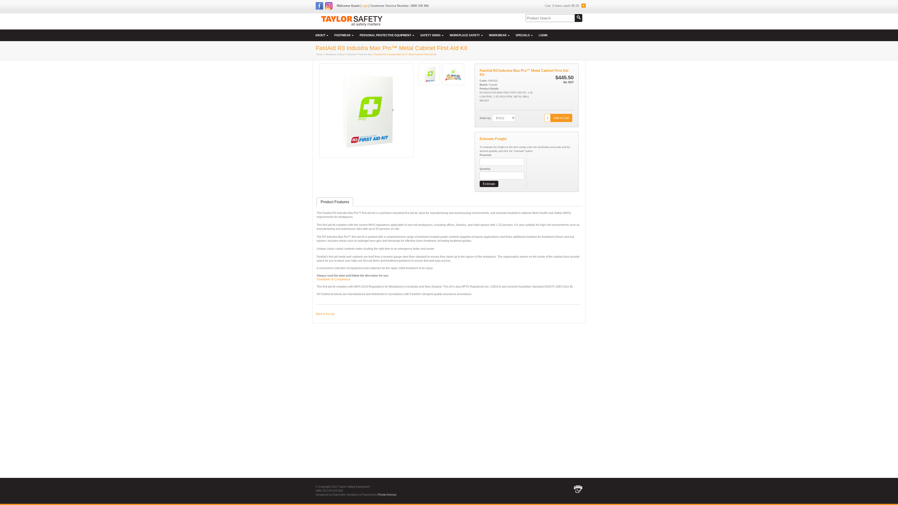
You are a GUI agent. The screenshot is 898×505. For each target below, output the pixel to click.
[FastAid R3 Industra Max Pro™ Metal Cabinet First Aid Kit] (366, 156)
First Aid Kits (365, 54)
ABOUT (320, 35)
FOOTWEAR (342, 35)
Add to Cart (561, 118)
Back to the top (325, 314)
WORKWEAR (498, 35)
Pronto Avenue (387, 494)
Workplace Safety (335, 54)
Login (365, 5)
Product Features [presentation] (335, 202)
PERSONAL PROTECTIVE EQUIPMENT (386, 35)
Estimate (489, 184)
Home (319, 54)
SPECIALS (523, 35)
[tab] (335, 202)
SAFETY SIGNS (430, 35)
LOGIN (543, 35)
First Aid (351, 54)
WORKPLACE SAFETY (465, 35)
